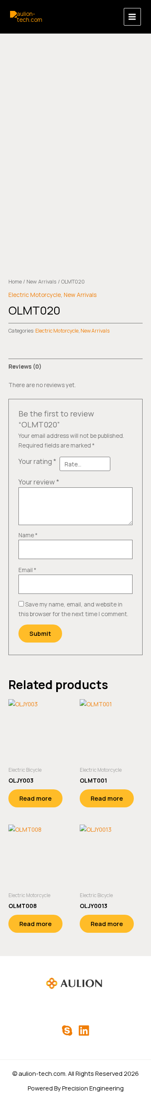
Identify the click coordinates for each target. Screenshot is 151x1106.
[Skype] (67, 1030)
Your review (38, 482)
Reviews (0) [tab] (25, 366)
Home (15, 281)
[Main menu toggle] (132, 16)
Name (28, 535)
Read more (35, 798)
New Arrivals (41, 281)
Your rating (37, 461)
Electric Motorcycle (34, 295)
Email (27, 570)
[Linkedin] (84, 1030)
